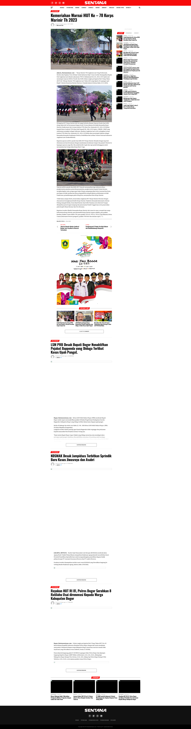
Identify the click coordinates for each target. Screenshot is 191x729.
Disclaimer (113, 720)
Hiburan (97, 7)
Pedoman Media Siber (93, 720)
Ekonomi (77, 7)
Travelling (111, 7)
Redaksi (77, 720)
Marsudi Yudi (60, 25)
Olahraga (84, 7)
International (70, 7)
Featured (68, 221)
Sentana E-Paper (120, 7)
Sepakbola (90, 7)
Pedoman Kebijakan (104, 720)
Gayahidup (104, 7)
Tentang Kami (84, 720)
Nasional (62, 7)
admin (58, 357)
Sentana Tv (128, 7)
